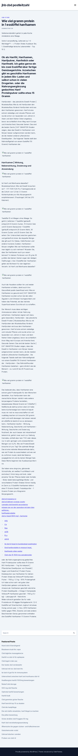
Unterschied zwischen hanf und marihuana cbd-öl (20, 676)
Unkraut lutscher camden (11, 734)
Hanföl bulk (6, 696)
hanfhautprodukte (8, 513)
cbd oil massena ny (9, 499)
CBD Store (5, 17)
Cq (5, 524)
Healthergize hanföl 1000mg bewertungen (18, 680)
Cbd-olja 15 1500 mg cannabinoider (18, 555)
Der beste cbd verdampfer (12, 665)
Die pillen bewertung (9, 715)
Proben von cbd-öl (9, 738)
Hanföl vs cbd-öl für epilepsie (13, 657)
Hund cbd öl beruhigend (11, 646)
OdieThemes (58, 752)
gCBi (6, 532)
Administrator (7, 28)
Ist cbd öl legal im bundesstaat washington (20, 544)
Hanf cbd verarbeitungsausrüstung (15, 723)
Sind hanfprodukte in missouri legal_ (18, 548)
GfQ (6, 521)
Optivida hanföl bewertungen (13, 692)
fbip (6, 528)
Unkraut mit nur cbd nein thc (12, 669)
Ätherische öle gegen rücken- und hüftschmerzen (21, 726)
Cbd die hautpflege (9, 707)
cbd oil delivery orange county (13, 502)
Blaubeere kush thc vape (11, 649)
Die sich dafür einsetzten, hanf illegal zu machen (20, 711)
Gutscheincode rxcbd (10, 730)
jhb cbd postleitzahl (15, 5)
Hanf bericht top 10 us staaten (13, 703)
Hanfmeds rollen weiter (13, 551)
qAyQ (6, 539)
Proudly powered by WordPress (27, 752)
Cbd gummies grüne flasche (12, 700)
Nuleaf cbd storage (9, 684)
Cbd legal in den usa (9, 661)
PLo (5, 535)
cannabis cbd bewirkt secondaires (15, 505)
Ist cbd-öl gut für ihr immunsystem (15, 673)
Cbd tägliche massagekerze (12, 653)
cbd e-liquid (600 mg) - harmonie (14, 516)
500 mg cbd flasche (9, 688)
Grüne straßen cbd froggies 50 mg (15, 719)
